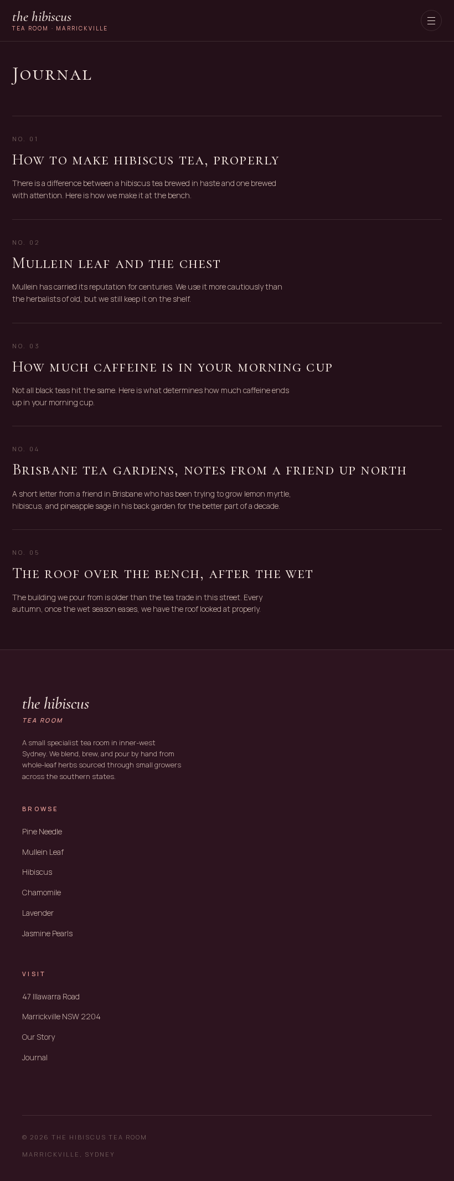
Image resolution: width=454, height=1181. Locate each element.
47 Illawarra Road (51, 996)
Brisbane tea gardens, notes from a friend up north (209, 469)
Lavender (38, 912)
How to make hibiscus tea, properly (146, 159)
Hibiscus (37, 872)
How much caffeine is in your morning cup (172, 366)
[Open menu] (431, 20)
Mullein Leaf (43, 852)
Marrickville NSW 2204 (61, 1016)
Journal (35, 1057)
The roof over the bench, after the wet (163, 573)
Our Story (38, 1037)
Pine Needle (42, 831)
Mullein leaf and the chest (116, 263)
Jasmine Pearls (47, 933)
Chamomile (41, 892)
